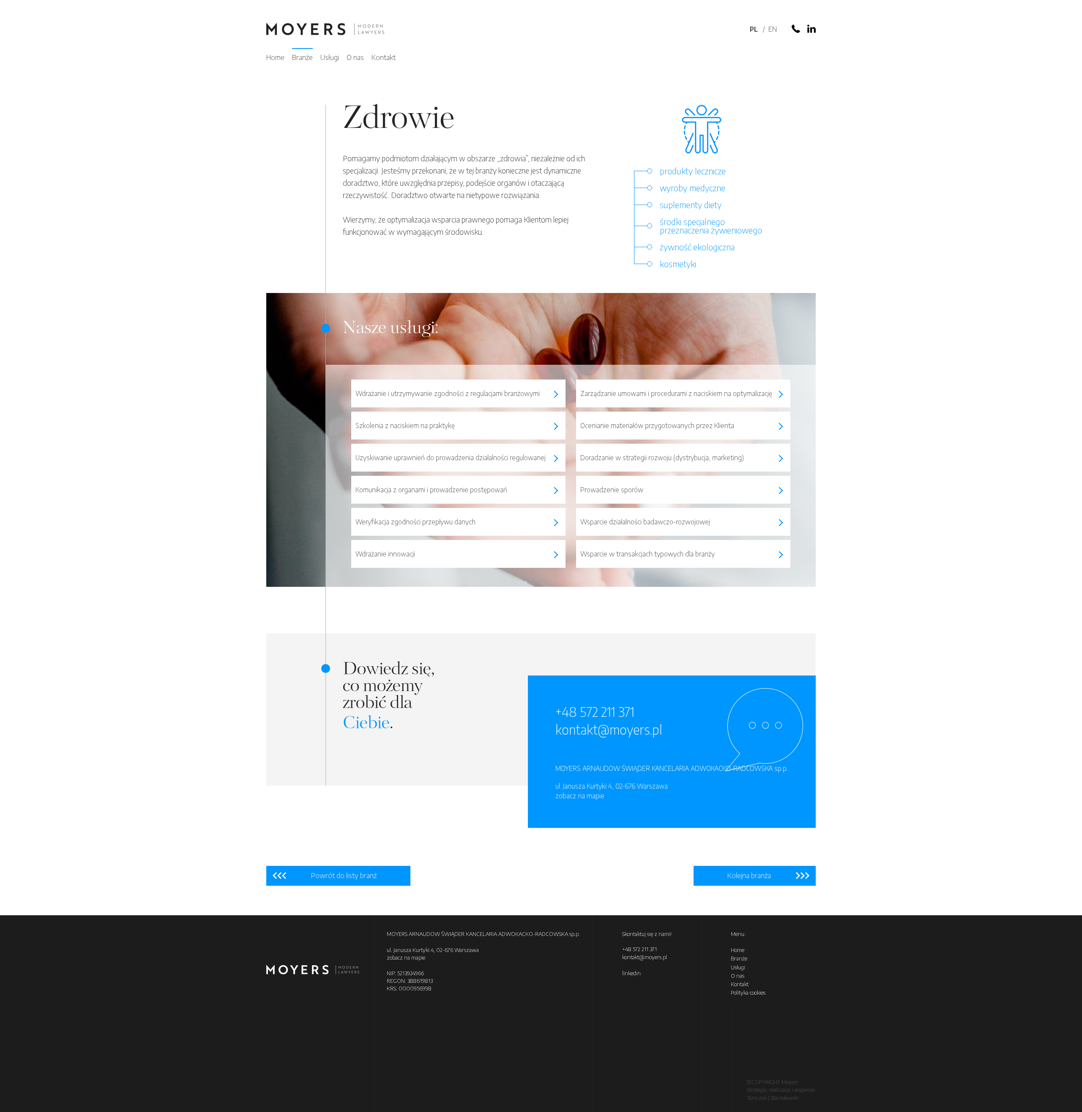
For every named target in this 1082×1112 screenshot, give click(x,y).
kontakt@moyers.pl (608, 729)
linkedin (631, 973)
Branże (302, 57)
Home (275, 57)
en (772, 29)
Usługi (329, 57)
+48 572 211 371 (594, 712)
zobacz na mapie (579, 796)
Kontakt (384, 57)
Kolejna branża (749, 875)
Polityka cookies (748, 992)
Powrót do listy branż (344, 875)
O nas (355, 57)
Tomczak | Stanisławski (772, 1097)
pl (754, 29)
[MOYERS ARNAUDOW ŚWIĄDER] (325, 30)
